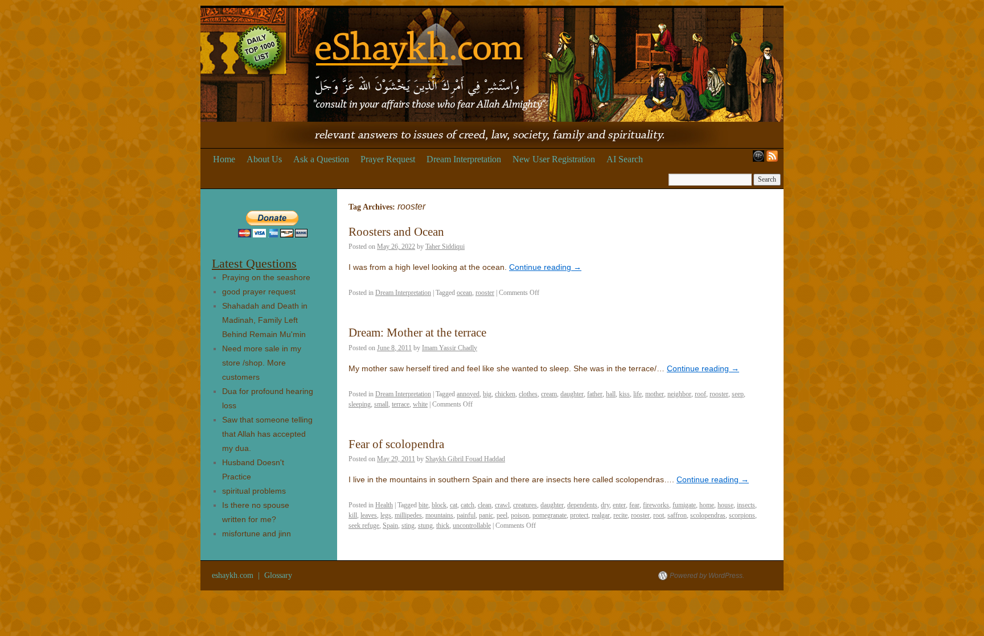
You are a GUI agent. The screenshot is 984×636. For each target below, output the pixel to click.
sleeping (359, 404)
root (658, 515)
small (381, 404)
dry (605, 505)
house (725, 505)
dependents (582, 505)
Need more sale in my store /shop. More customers (261, 362)
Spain (390, 526)
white (420, 404)
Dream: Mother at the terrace (417, 332)
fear (634, 505)
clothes (528, 394)
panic (486, 515)
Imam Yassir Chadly (449, 348)
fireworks (656, 505)
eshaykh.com (234, 575)
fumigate (684, 505)
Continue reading (545, 267)
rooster (484, 293)
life (637, 394)
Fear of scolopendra (396, 444)
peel (502, 515)
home (706, 505)
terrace (400, 404)
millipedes (408, 515)
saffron (677, 515)
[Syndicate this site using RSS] (774, 159)
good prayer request (259, 291)
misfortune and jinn (256, 533)
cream (549, 394)
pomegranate (549, 515)
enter (619, 505)
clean (484, 505)
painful (466, 515)
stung (425, 526)
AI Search (624, 159)
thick (442, 526)
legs (385, 515)
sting (408, 526)
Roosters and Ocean (396, 232)
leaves (368, 515)
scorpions (742, 515)
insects (746, 505)
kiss (624, 394)
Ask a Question (321, 159)
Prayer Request (387, 159)
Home (224, 159)
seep (738, 394)
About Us (264, 159)
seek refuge (363, 526)
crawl (502, 505)
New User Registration (553, 159)
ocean (464, 293)
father (594, 394)
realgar (601, 515)
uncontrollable (472, 526)
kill (352, 515)
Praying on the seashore (266, 277)
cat (453, 505)
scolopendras (707, 515)
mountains (439, 515)
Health (384, 505)
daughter (572, 394)
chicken (505, 394)
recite (620, 515)
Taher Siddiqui (445, 247)
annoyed (468, 394)
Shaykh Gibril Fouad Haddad (465, 459)
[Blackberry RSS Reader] (756, 159)
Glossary (278, 575)
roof (700, 394)
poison (520, 515)
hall (611, 394)
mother (654, 394)
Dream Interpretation (464, 159)
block (439, 505)
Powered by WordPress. (707, 576)
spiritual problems (254, 490)
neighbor (679, 394)
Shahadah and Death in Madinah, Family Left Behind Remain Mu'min (265, 320)
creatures (525, 505)
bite (423, 505)
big (487, 394)
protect (579, 515)
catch (467, 505)
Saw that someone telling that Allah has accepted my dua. (267, 434)
